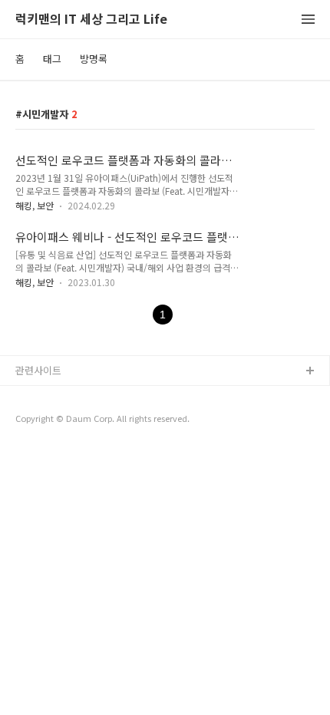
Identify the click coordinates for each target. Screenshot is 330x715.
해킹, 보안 (34, 205)
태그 (52, 58)
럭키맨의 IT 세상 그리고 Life (91, 20)
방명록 (93, 58)
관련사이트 (38, 370)
